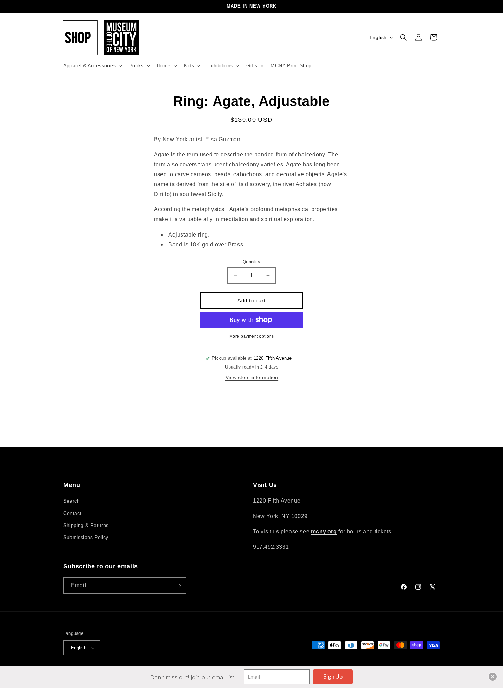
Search (71, 501)
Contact (72, 513)
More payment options (251, 336)
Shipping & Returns (86, 525)
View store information (251, 377)
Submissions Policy (85, 537)
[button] (92, 65)
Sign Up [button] (333, 676)
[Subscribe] (178, 585)
